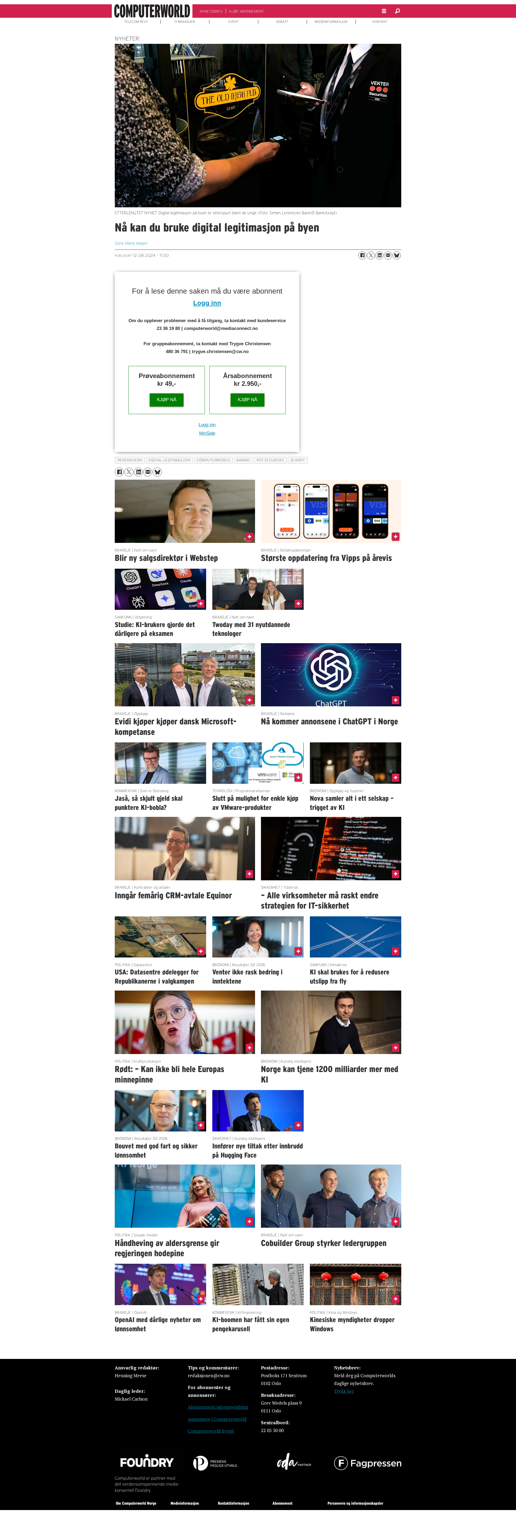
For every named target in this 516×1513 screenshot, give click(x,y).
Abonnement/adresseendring (218, 1407)
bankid (243, 460)
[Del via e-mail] (388, 255)
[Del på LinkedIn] (379, 255)
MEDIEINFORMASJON (331, 22)
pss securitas (270, 460)
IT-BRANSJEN (184, 22)
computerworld (213, 460)
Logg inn (207, 303)
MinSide (207, 433)
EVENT (233, 22)
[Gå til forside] (152, 11)
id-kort (298, 460)
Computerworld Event (211, 1431)
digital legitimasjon (169, 460)
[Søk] (397, 11)
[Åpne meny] (384, 11)
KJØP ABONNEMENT (246, 11)
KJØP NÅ (166, 399)
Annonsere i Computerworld (217, 1419)
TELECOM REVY (136, 22)
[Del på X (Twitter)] (371, 255)
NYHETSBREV (211, 11)
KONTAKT (380, 22)
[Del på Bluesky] (397, 255)
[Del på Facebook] (362, 255)
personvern (130, 460)
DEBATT (282, 22)
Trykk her (344, 1391)
